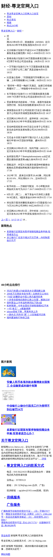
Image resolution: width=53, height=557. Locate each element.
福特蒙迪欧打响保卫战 (18, 317)
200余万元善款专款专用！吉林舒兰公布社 (28, 294)
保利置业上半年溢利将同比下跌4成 (24, 302)
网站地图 (5, 554)
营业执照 (5, 535)
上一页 (4, 219)
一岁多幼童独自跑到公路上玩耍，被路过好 (28, 299)
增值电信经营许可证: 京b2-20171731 (19, 522)
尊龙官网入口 (8, 31)
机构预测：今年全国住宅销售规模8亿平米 (28, 305)
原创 (9, 16)
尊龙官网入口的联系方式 (25, 465)
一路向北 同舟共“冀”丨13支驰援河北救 (26, 314)
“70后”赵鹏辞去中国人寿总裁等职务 (25, 296)
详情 (44, 459)
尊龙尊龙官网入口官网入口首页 (22, 13)
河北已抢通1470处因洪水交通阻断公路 (26, 291)
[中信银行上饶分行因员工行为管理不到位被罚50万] (8, 400)
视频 (9, 22)
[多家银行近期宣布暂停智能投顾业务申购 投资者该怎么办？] (8, 424)
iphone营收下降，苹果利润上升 (22, 311)
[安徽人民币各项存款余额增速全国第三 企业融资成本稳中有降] (8, 376)
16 (18, 219)
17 (21, 219)
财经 (19, 31)
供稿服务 (13, 497)
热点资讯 (11, 19)
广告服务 (13, 504)
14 (12, 219)
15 (15, 219)
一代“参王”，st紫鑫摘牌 (19, 308)
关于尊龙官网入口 (14, 440)
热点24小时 (12, 25)
